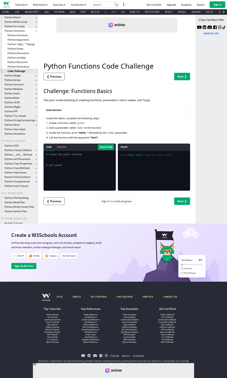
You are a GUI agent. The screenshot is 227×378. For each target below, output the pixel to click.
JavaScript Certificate (167, 319)
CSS (17, 11)
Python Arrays (12, 80)
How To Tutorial (52, 322)
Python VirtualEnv (14, 133)
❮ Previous (54, 76)
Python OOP (11, 145)
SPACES (77, 296)
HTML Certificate (167, 314)
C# (122, 11)
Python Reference (90, 324)
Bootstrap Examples (129, 332)
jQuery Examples (129, 342)
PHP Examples (129, 334)
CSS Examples (129, 317)
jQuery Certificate (167, 332)
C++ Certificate (167, 337)
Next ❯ (182, 76)
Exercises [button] (58, 4)
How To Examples (129, 322)
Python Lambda (16, 57)
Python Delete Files (15, 211)
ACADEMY (138, 355)
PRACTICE (148, 296)
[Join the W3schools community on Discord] (209, 28)
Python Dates (12, 93)
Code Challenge (16, 71)
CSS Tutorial (52, 317)
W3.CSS (95, 11)
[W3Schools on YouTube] (199, 28)
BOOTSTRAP (152, 11)
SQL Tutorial (52, 324)
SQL (46, 11)
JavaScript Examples (129, 319)
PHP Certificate (167, 329)
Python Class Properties (18, 163)
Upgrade (171, 4)
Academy (186, 4)
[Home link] (6, 4)
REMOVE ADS (211, 33)
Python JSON (12, 102)
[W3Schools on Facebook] (215, 28)
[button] (116, 4)
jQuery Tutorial (52, 342)
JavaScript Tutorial (52, 319)
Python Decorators (18, 53)
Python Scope (15, 48)
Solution (61, 146)
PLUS (60, 296)
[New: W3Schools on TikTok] (224, 28)
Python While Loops (15, 21)
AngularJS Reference (91, 339)
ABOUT (126, 355)
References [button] (39, 4)
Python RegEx (12, 106)
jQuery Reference (90, 342)
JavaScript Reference (91, 319)
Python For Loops (14, 26)
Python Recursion (17, 62)
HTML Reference (91, 314)
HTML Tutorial (52, 314)
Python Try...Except (15, 115)
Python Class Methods (17, 168)
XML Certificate (167, 342)
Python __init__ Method (18, 154)
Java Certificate (167, 334)
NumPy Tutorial (13, 223)
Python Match (12, 17)
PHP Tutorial (52, 334)
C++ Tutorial (52, 339)
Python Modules (13, 89)
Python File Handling (16, 197)
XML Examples (129, 339)
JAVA (72, 11)
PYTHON (59, 11)
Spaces (201, 4)
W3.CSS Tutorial (52, 329)
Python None (12, 124)
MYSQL (182, 11)
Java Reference (90, 337)
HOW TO (135, 11)
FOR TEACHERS (124, 296)
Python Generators (18, 66)
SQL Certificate (167, 324)
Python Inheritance (15, 172)
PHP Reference (90, 332)
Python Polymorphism (17, 177)
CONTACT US (170, 296)
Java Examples (129, 337)
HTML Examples (129, 314)
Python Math (11, 97)
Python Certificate (167, 327)
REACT (169, 11)
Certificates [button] (78, 4)
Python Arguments (18, 39)
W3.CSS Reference (91, 327)
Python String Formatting (19, 120)
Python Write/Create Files (19, 206)
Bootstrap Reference (90, 329)
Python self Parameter (17, 159)
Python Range (12, 75)
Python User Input (14, 129)
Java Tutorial (52, 337)
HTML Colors (90, 334)
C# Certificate (167, 339)
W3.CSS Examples (129, 329)
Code (49, 146)
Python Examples (129, 327)
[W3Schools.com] (46, 298)
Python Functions (14, 30)
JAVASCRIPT (31, 11)
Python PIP (11, 111)
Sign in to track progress (117, 201)
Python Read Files (14, 202)
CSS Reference (90, 317)
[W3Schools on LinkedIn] (204, 28)
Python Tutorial (52, 327)
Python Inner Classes (16, 186)
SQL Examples (129, 324)
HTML (5, 11)
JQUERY (196, 11)
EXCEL (210, 11)
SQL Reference (90, 322)
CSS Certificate (167, 317)
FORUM (114, 355)
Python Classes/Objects (18, 150)
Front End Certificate (167, 322)
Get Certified (153, 4)
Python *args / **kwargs (21, 44)
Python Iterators (14, 84)
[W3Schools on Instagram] (220, 28)
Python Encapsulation (17, 181)
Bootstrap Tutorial (52, 332)
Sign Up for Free (23, 266)
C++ (114, 11)
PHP (83, 11)
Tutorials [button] (20, 4)
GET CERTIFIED (99, 296)
